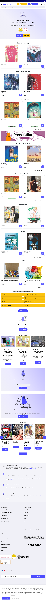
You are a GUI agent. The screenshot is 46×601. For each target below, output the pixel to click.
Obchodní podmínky (5, 538)
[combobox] (23, 7)
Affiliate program (4, 547)
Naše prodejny (4, 515)
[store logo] (7, 4)
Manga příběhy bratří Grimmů (39, 442)
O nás (2, 524)
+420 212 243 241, (33, 538)
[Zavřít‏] (45, 1)
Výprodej (25, 521)
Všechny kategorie (23, 310)
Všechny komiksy (23, 453)
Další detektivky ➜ (38, 257)
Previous (1, 437)
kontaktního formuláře (28, 537)
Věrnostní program (4, 535)
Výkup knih (26, 509)
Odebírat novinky (23, 387)
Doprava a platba (4, 509)
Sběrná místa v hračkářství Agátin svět (31, 524)
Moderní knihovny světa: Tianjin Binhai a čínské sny (38, 351)
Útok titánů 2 (15, 441)
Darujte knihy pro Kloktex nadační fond (31, 529)
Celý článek (8, 364)
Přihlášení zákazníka (4, 518)
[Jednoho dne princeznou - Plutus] (28, 432)
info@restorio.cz (40, 537)
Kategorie (25, 518)
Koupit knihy (19, 35)
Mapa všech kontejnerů (23, 416)
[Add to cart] (20, 66)
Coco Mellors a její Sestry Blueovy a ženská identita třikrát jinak (23, 352)
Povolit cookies (6, 598)
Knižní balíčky (26, 515)
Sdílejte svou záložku (5, 526)
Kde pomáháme (27, 526)
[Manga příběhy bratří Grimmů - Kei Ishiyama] (40, 432)
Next (44, 437)
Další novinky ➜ (38, 129)
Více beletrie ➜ (38, 200)
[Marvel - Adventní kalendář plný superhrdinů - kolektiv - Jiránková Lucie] (6, 432)
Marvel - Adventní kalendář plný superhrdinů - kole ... (6, 442)
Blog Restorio (3, 541)
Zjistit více (13, 595)
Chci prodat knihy (23, 329)
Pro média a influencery (5, 544)
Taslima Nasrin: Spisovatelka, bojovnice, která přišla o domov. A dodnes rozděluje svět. (8, 353)
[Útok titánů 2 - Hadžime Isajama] (17, 432)
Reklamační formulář (5, 521)
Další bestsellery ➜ (38, 170)
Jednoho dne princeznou (26, 442)
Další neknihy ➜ (38, 287)
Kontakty (2, 550)
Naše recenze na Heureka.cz (6, 512)
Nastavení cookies (15, 598)
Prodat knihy (26, 35)
